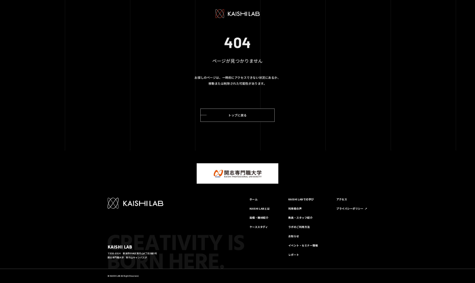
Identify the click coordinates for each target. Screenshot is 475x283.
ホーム (254, 199)
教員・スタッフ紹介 (300, 217)
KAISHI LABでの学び (301, 199)
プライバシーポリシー (349, 208)
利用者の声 (295, 208)
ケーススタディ (259, 227)
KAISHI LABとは (260, 208)
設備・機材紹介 (259, 217)
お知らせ (293, 236)
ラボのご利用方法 (299, 227)
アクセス (341, 199)
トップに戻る (237, 115)
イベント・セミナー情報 (303, 245)
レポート (293, 254)
